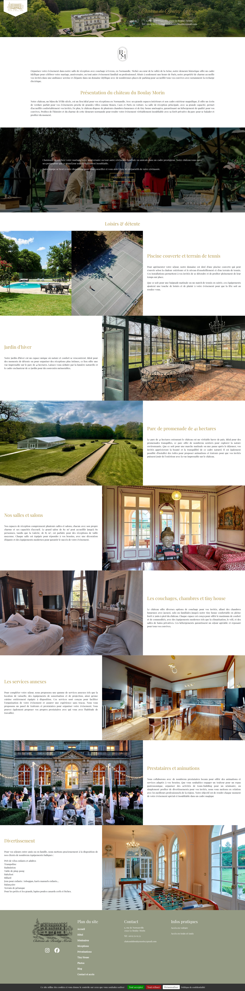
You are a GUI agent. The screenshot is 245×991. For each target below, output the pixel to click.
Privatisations (84, 951)
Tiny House (83, 957)
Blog (79, 968)
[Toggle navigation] (239, 2)
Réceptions (83, 945)
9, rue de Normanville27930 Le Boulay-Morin (134, 929)
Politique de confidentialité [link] (193, 987)
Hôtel (80, 934)
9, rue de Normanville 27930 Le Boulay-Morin (169, 20)
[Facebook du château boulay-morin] (57, 951)
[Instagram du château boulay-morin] (47, 951)
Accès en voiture (179, 927)
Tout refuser (153, 987)
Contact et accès (85, 974)
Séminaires (83, 940)
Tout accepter (136, 987)
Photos (80, 962)
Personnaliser (171, 987)
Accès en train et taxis (182, 933)
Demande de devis (122, 177)
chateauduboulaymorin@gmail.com (179, 24)
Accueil (81, 928)
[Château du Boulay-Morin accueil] (52, 930)
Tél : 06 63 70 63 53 (151, 24)
